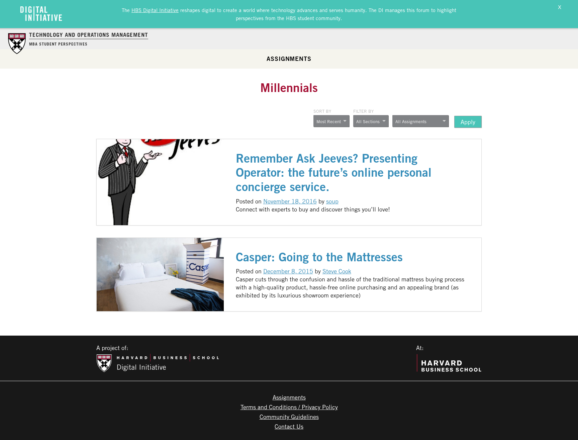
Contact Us (289, 426)
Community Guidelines (289, 416)
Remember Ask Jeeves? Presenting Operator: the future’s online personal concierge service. (333, 172)
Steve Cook (336, 271)
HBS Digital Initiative (155, 10)
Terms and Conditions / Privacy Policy (289, 407)
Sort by (322, 111)
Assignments (289, 58)
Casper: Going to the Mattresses (319, 257)
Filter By (363, 111)
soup (332, 201)
